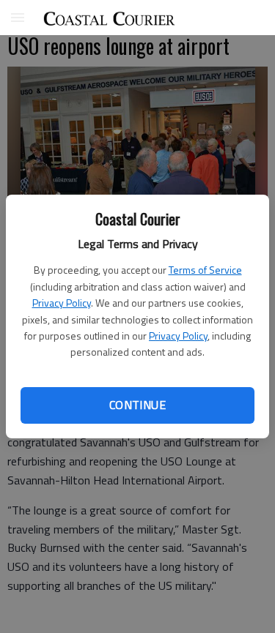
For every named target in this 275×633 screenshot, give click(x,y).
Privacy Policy (61, 302)
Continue (137, 404)
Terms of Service (205, 269)
